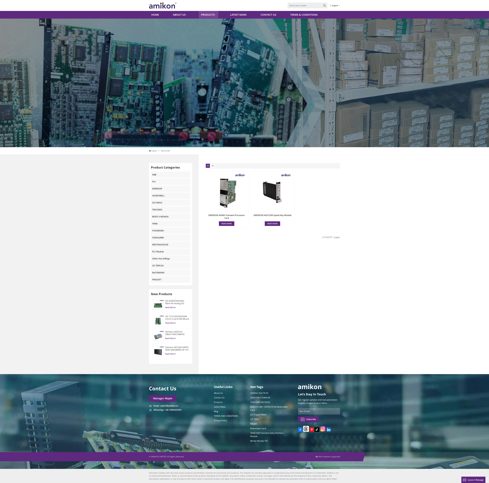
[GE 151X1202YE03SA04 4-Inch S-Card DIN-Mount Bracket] (158, 321)
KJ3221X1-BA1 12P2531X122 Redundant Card (269, 408)
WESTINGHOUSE (160, 244)
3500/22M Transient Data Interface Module (266, 435)
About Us (179, 14)
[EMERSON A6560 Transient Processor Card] (226, 192)
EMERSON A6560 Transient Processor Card (226, 216)
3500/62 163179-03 (259, 393)
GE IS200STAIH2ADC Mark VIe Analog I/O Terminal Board (174, 302)
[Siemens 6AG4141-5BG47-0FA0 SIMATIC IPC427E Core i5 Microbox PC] (158, 336)
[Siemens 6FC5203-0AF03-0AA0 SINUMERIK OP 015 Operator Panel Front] (158, 352)
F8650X (253, 423)
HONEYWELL (158, 195)
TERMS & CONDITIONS (304, 14)
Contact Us (268, 14)
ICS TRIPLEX (158, 265)
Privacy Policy (220, 420)
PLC (154, 181)
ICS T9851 (254, 419)
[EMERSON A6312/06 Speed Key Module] (272, 192)
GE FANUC (157, 202)
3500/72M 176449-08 (260, 397)
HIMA (155, 223)
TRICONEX (157, 209)
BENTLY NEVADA (160, 216)
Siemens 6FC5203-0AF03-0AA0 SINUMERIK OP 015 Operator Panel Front (177, 348)
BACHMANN (158, 272)
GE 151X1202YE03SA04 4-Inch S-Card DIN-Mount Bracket (177, 317)
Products (208, 14)
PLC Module (158, 251)
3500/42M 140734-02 (260, 402)
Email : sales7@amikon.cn (166, 405)
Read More (170, 307)
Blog (216, 411)
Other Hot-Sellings (161, 258)
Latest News (238, 14)
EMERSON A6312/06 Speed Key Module (272, 215)
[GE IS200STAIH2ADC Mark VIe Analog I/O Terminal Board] (158, 305)
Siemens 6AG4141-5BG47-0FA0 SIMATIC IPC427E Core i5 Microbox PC (175, 333)
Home (155, 14)
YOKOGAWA (158, 237)
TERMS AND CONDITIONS (226, 416)
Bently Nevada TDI (259, 440)
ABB (154, 174)
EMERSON (157, 188)
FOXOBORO (158, 230)
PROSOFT (156, 279)
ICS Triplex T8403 (258, 414)
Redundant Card (258, 428)
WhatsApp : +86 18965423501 (168, 409)
